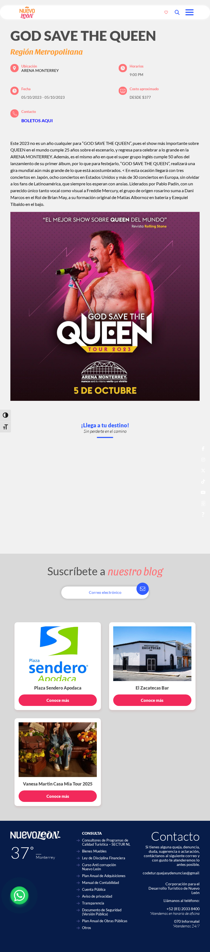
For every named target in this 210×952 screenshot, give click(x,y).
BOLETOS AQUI (37, 120)
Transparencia (93, 903)
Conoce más (57, 700)
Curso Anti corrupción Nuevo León (99, 867)
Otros (86, 928)
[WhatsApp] (19, 895)
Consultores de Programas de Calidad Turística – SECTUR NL (106, 842)
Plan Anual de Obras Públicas (104, 921)
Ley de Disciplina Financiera (103, 858)
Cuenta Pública (94, 889)
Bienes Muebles (94, 851)
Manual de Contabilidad (100, 883)
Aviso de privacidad (97, 896)
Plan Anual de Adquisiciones (104, 876)
